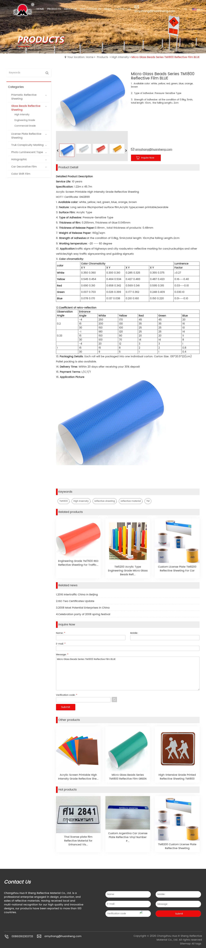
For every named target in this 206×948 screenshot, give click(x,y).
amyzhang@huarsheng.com (154, 11)
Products (102, 57)
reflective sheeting (104, 501)
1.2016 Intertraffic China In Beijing (77, 594)
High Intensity (120, 57)
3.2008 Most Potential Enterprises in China (83, 608)
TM (148, 501)
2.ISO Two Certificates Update (75, 601)
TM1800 (63, 501)
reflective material (131, 501)
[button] (126, 150)
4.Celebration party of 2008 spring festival (83, 614)
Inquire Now (147, 158)
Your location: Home (80, 57)
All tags (196, 944)
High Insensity (81, 501)
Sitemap (185, 944)
